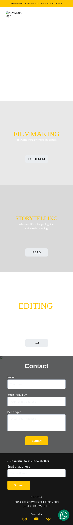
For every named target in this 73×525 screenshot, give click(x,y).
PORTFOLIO (36, 159)
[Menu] (65, 17)
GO (37, 342)
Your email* (17, 394)
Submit (36, 441)
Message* (14, 412)
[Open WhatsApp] (63, 515)
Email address (18, 466)
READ (36, 252)
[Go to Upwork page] (48, 519)
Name (11, 377)
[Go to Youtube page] (36, 519)
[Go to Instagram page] (25, 519)
